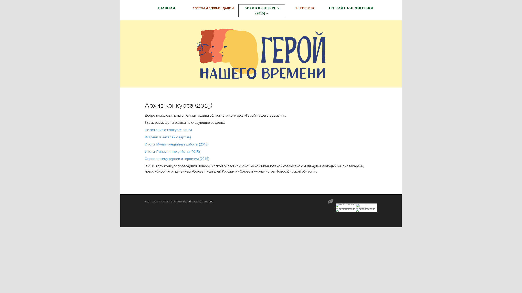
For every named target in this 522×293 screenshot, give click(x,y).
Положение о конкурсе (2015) (168, 130)
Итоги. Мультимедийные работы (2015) (176, 144)
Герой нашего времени (198, 201)
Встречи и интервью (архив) (168, 137)
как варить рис (367, 201)
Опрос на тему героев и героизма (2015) (177, 158)
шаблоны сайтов (346, 201)
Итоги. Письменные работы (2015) (172, 151)
